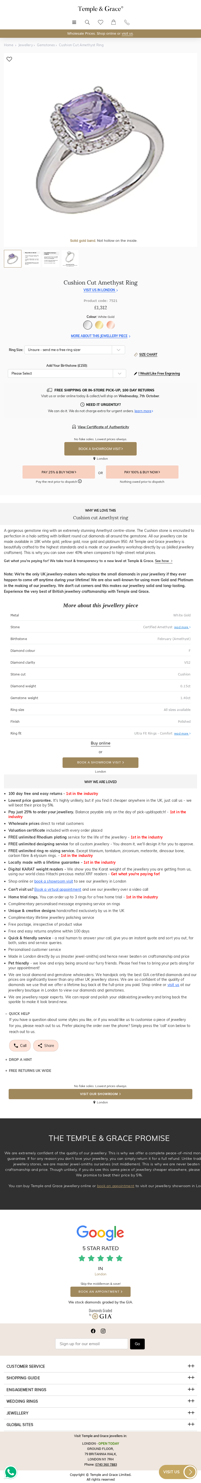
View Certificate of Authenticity (103, 427)
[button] (167, 373)
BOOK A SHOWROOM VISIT (100, 449)
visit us (127, 33)
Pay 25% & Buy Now (58, 472)
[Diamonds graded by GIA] (100, 1315)
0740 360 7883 (106, 1464)
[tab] (12, 258)
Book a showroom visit (99, 762)
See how (162, 561)
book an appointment (116, 1185)
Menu (74, 19)
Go (137, 1343)
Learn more (143, 411)
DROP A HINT (20, 1059)
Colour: (100, 317)
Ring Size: (16, 350)
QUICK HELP (19, 1014)
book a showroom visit (53, 881)
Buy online (100, 743)
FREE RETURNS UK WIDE (30, 1070)
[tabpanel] (100, 150)
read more (181, 627)
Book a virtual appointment (57, 889)
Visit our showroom (99, 1094)
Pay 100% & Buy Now (141, 472)
